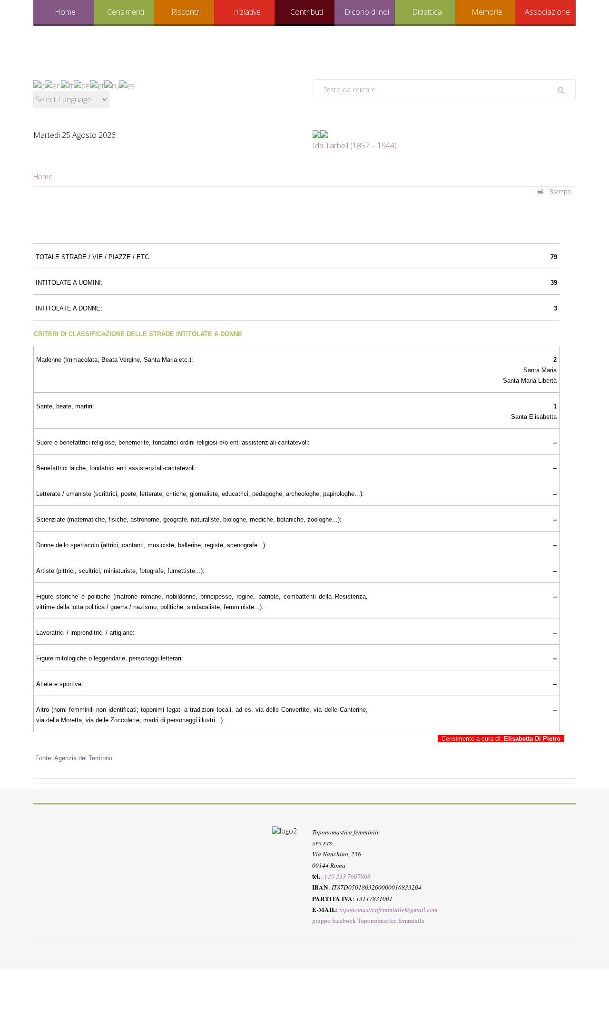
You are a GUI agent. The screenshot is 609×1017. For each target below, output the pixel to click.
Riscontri (186, 12)
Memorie (486, 12)
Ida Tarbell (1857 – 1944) (355, 145)
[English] (53, 84)
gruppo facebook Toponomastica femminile (368, 920)
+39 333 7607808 (347, 876)
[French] (67, 84)
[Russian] (111, 84)
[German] (82, 84)
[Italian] (39, 84)
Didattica (427, 12)
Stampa (559, 191)
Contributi (306, 12)
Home (65, 12)
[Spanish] (127, 84)
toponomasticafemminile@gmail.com (388, 909)
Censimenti (125, 12)
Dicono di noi (366, 12)
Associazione (547, 12)
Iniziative (246, 12)
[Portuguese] (97, 84)
